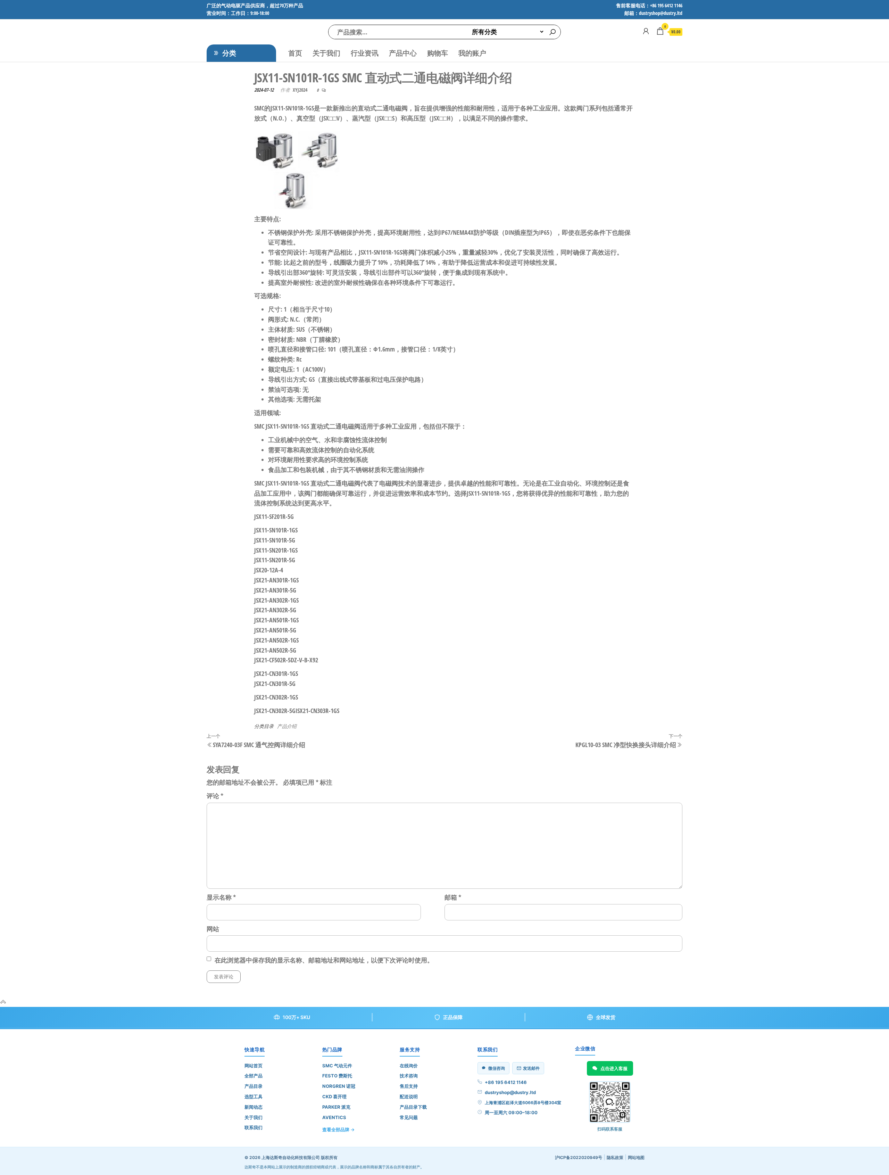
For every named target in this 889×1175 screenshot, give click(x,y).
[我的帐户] (645, 31)
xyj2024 (300, 89)
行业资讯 (365, 53)
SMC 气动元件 (337, 1065)
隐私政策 (615, 1157)
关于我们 (326, 53)
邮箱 (452, 897)
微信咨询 (496, 1068)
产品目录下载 (413, 1107)
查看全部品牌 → (338, 1129)
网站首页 (253, 1065)
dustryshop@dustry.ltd (510, 1092)
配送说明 (409, 1096)
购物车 (437, 53)
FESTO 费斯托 (337, 1075)
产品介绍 (287, 726)
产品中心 (403, 53)
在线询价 (409, 1065)
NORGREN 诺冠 (338, 1086)
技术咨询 (409, 1075)
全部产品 (253, 1075)
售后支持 (409, 1086)
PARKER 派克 (336, 1107)
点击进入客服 (614, 1068)
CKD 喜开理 (334, 1096)
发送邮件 (531, 1068)
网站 (213, 929)
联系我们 (253, 1127)
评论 (215, 796)
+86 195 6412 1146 (506, 1082)
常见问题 (409, 1117)
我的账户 (472, 53)
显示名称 (221, 897)
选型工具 (253, 1096)
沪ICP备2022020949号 (578, 1157)
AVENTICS (334, 1117)
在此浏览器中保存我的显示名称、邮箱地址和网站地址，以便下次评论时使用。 (324, 960)
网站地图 (636, 1157)
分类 (229, 53)
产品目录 (253, 1086)
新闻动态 (253, 1107)
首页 (295, 53)
